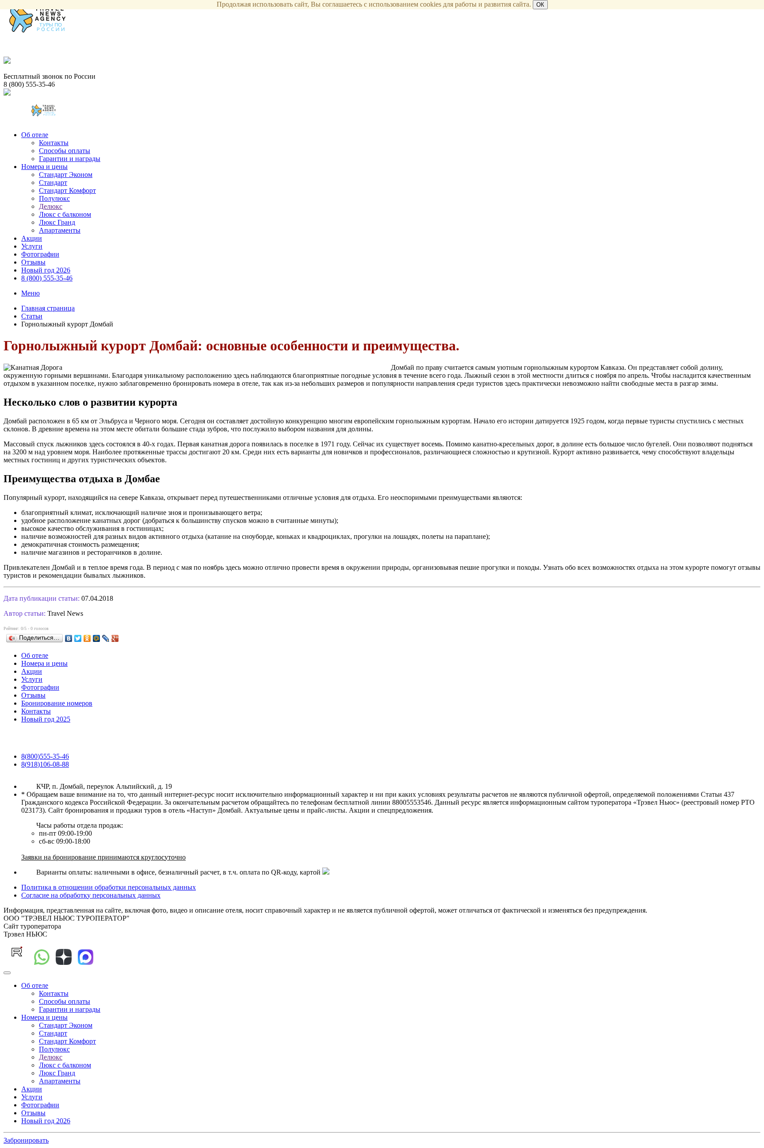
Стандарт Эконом (65, 174)
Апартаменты (59, 230)
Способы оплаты (64, 150)
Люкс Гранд (57, 222)
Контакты (54, 142)
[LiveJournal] (106, 638)
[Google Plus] (115, 638)
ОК (540, 4)
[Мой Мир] (96, 638)
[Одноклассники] (87, 638)
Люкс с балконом (65, 214)
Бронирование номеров (56, 703)
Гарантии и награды (69, 158)
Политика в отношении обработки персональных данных (108, 887)
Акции (31, 238)
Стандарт (53, 182)
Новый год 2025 (45, 719)
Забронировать (26, 1140)
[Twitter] (78, 638)
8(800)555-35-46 (45, 756)
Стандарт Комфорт (67, 190)
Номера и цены (44, 166)
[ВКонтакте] (68, 638)
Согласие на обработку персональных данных (90, 895)
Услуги (31, 246)
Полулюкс (54, 198)
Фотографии (40, 254)
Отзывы (33, 262)
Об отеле (34, 134)
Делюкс (50, 206)
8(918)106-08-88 (45, 764)
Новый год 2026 (45, 270)
